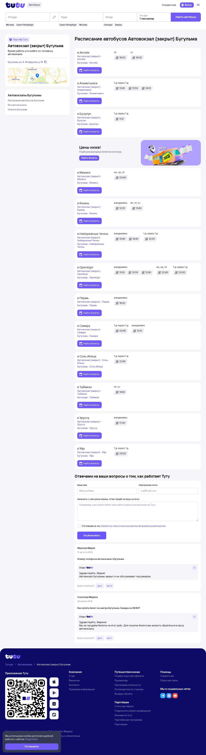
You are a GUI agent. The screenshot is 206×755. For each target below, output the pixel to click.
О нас (72, 675)
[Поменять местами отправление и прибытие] (54, 17)
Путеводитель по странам (129, 689)
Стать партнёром (124, 706)
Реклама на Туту (123, 715)
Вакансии (74, 680)
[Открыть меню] (198, 5)
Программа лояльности (128, 684)
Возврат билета (123, 693)
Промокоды (121, 680)
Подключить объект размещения (133, 710)
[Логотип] (15, 5)
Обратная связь (169, 680)
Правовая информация (82, 689)
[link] (89, 158)
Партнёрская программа (128, 719)
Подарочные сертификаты (129, 675)
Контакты (74, 684)
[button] (54, 681)
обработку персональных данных (119, 525)
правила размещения (153, 525)
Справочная (169, 4)
